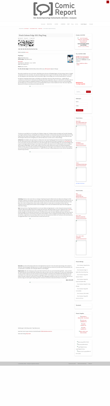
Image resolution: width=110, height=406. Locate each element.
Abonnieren (79, 110)
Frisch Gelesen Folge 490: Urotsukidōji (82, 290)
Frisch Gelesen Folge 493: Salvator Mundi (82, 275)
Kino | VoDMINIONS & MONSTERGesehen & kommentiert (81, 217)
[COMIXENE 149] (83, 320)
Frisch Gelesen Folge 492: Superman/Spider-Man (82, 280)
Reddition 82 (83, 325)
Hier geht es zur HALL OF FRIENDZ (83, 46)
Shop (72, 24)
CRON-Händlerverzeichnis (46, 331)
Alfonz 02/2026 (83, 332)
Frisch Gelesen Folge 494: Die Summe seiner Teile (83, 266)
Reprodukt (20, 61)
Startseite (43, 24)
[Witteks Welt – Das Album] (83, 316)
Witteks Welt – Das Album (83, 318)
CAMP (68, 24)
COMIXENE (63, 24)
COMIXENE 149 (83, 321)
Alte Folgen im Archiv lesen (80, 183)
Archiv (76, 24)
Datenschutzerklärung (82, 363)
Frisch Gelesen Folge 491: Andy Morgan (83, 285)
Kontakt (91, 24)
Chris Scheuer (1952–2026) (82, 293)
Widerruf (90, 363)
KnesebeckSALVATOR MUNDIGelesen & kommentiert (81, 144)
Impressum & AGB (72, 363)
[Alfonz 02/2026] (83, 331)
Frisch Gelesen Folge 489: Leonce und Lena (82, 297)
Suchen (88, 91)
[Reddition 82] (83, 324)
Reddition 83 (83, 329)
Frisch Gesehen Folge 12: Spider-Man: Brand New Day (82, 271)
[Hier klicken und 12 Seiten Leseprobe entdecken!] (83, 72)
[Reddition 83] (83, 327)
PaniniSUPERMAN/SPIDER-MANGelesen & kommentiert (81, 164)
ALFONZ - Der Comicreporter (82, 57)
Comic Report (84, 24)
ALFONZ (56, 24)
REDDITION (49, 24)
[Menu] (107, 2)
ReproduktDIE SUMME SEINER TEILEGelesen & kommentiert (81, 123)
